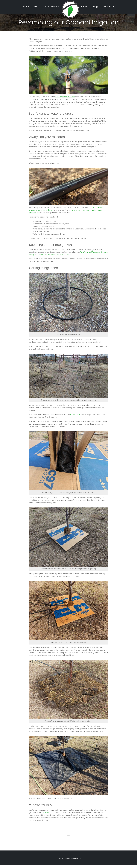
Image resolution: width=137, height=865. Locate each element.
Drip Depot (46, 812)
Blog (95, 6)
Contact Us (108, 6)
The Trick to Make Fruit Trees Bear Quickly (55, 254)
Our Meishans (52, 6)
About (37, 6)
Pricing (84, 6)
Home (26, 6)
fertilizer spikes (76, 414)
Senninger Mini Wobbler (65, 97)
